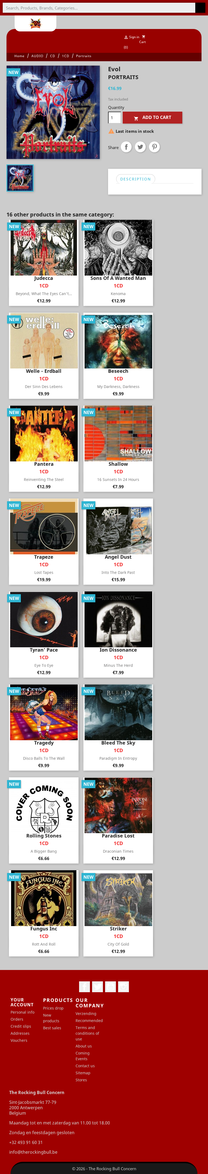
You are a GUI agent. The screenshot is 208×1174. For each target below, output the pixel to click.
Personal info (22, 1012)
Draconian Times (118, 851)
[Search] (200, 8)
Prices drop (53, 1008)
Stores (81, 1079)
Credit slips (21, 1026)
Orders (17, 1019)
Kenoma (118, 293)
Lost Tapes (43, 572)
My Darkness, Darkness (118, 386)
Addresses (20, 1033)
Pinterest (154, 146)
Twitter (97, 986)
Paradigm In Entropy (118, 758)
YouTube (110, 986)
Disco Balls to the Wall (44, 758)
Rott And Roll (44, 944)
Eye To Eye (43, 665)
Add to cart (152, 117)
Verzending (86, 1013)
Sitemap (83, 1072)
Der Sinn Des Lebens (44, 386)
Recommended (89, 1020)
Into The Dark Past (118, 572)
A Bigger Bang (44, 851)
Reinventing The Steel (44, 479)
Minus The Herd (118, 665)
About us (84, 1046)
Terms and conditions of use (87, 1033)
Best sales (52, 1027)
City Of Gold (118, 944)
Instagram (123, 986)
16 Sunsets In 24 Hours (118, 479)
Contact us (85, 1065)
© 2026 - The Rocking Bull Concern (104, 1168)
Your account (22, 1002)
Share (126, 146)
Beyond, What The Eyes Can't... (44, 293)
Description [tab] (135, 179)
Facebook (84, 986)
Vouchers (19, 1040)
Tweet (140, 146)
